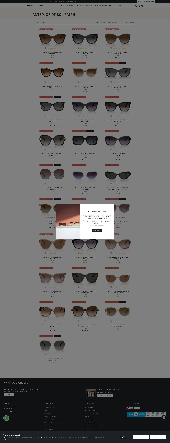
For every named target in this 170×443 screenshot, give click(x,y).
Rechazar (158, 437)
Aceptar (141, 437)
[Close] (111, 206)
